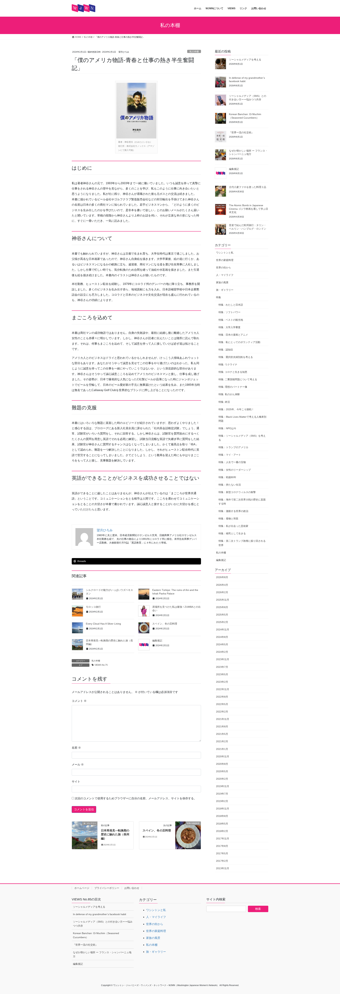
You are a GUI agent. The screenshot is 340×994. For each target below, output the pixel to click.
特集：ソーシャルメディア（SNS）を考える (242, 437)
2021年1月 (222, 749)
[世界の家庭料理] (188, 834)
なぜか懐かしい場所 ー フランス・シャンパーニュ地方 (102, 954)
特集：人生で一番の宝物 (232, 462)
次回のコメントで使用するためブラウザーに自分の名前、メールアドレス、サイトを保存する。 (136, 798)
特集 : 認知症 (226, 349)
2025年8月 (222, 607)
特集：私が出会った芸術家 (233, 526)
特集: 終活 (224, 401)
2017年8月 (222, 846)
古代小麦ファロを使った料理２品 (247, 187)
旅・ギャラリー (224, 289)
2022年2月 (222, 711)
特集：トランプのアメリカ (233, 447)
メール (78, 764)
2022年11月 (222, 689)
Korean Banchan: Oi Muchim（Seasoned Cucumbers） (96, 935)
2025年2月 (222, 622)
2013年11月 (222, 868)
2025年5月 (222, 614)
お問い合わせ (131, 888)
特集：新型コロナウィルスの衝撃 (237, 492)
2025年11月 (222, 599)
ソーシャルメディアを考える (245, 59)
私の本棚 (194, 51)
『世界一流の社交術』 (241, 132)
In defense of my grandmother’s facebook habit (99, 914)
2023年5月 (222, 674)
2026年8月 (222, 577)
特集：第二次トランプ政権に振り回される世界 (242, 542)
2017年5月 (222, 853)
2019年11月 (222, 786)
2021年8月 (222, 726)
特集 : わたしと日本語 (231, 304)
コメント (79, 700)
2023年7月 (222, 667)
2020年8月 (222, 763)
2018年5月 (222, 823)
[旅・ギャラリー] (84, 834)
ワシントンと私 (224, 252)
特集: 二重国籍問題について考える (238, 379)
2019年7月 (222, 793)
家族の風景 (222, 282)
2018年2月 (222, 831)
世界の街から (223, 267)
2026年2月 (222, 592)
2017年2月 (222, 860)
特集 (218, 297)
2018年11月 (222, 808)
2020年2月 (222, 778)
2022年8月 (222, 696)
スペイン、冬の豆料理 (164, 623)
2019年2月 (222, 801)
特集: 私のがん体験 (229, 394)
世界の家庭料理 (224, 260)
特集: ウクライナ (228, 364)
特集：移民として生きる (232, 533)
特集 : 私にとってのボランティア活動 (239, 342)
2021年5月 (222, 734)
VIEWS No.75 (101, 665)
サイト (76, 781)
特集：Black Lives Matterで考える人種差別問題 (242, 418)
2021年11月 (222, 719)
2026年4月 (222, 584)
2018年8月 (222, 816)
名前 (76, 747)
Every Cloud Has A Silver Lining (103, 623)
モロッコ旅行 (93, 606)
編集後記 (157, 640)
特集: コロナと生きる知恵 (233, 372)
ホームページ (81, 888)
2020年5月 (222, 771)
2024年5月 (222, 644)
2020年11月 (222, 756)
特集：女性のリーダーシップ (235, 469)
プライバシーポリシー (106, 888)
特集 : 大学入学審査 (229, 327)
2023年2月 (222, 681)
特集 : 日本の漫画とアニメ (233, 334)
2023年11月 (222, 659)
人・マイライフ (224, 275)
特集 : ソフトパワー (229, 312)
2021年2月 (222, 741)
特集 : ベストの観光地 (231, 319)
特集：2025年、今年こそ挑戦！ (236, 409)
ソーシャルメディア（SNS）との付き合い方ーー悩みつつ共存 (102, 923)
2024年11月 (222, 629)
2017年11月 (222, 838)
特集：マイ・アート (230, 454)
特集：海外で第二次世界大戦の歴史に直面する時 (242, 501)
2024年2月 (222, 651)
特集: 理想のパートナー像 (233, 386)
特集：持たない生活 (230, 484)
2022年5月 (222, 704)
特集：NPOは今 (227, 428)
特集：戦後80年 (227, 477)
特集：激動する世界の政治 (233, 511)
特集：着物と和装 (228, 518)
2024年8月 (222, 637)
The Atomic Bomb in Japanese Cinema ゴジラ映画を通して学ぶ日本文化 (248, 209)
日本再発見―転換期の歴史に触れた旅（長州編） (115, 834)
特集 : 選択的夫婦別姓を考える (236, 357)
